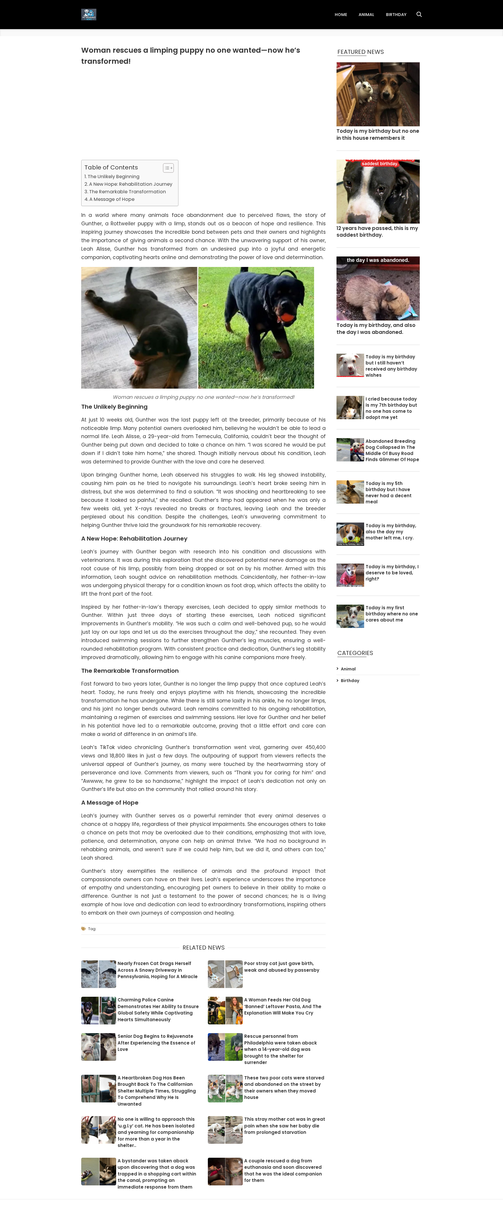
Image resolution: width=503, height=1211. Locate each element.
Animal (366, 14)
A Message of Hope (111, 199)
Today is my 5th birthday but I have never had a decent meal (389, 492)
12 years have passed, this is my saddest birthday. (377, 232)
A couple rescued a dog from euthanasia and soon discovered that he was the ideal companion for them (283, 1171)
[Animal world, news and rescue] (88, 14)
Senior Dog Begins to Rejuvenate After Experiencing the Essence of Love (156, 1042)
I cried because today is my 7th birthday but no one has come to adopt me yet (391, 408)
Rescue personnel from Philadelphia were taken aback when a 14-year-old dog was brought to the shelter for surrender (280, 1049)
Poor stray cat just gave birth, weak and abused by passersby (281, 966)
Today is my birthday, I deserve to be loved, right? (392, 573)
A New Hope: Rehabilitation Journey (130, 184)
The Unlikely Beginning (113, 176)
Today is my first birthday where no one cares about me (392, 614)
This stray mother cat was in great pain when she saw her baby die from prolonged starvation (284, 1125)
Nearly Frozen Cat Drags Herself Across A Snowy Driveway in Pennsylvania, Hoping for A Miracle (158, 970)
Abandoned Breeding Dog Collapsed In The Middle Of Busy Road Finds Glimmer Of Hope (392, 450)
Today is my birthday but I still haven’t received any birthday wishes (391, 366)
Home (341, 14)
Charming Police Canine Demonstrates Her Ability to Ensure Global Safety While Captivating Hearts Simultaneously (158, 1010)
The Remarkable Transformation (127, 191)
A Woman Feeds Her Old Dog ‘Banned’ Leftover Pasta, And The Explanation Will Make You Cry (282, 1006)
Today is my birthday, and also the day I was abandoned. (375, 329)
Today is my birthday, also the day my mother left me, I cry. (391, 532)
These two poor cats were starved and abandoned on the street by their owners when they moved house (284, 1088)
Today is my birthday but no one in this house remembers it (377, 134)
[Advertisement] (203, 113)
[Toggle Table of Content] (165, 168)
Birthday (396, 14)
